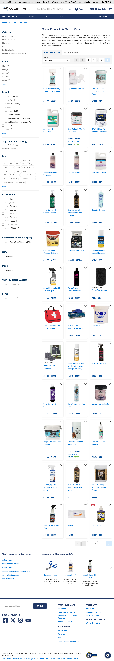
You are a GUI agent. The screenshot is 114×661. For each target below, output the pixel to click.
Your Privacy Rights (30, 659)
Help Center (63, 630)
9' (32, 178)
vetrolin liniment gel (9, 567)
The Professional (8, 182)
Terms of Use (6, 659)
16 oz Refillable (14, 175)
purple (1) (6, 80)
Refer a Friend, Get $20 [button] (95, 619)
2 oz (23, 175)
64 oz (18, 164)
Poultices (6, 47)
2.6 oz (12, 171)
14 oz (18, 167)
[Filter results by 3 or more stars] (8, 145)
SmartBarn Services (66, 612)
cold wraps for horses (10, 564)
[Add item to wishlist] (61, 69)
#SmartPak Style (93, 623)
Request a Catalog (94, 616)
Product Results (52, 52)
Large (31, 164)
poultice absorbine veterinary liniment (16, 571)
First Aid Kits (7, 36)
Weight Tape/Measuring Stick (14, 53)
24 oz (5, 178)
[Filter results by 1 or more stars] (3, 145)
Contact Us (62, 609)
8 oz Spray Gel (24, 178)
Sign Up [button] (40, 606)
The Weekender (20, 182)
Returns (61, 634)
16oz (34, 167)
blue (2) (5, 70)
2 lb (5, 171)
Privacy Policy (17, 659)
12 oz (11, 164)
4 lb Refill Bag (13, 178)
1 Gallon (24, 164)
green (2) (5, 73)
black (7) (5, 66)
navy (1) (5, 77)
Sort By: (45, 58)
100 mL (11, 167)
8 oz (5, 164)
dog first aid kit (8, 579)
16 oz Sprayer (26, 167)
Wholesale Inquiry (65, 622)
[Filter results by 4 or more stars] (10, 145)
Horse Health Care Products (19, 22)
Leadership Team (93, 612)
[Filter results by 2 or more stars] (5, 145)
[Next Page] (107, 60)
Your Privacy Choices (48, 659)
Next (111, 568)
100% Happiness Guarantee (69, 641)
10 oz (24, 171)
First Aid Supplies (9, 40)
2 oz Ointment (31, 175)
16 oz (24, 160)
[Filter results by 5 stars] (12, 145)
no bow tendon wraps (10, 575)
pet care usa (7, 560)
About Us (90, 609)
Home (4, 22)
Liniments (6, 43)
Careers (76, 659)
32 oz (30, 160)
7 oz (5, 167)
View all (5, 84)
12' (30, 171)
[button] (69, 9)
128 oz (5, 175)
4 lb (18, 171)
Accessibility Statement (64, 659)
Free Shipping (64, 638)
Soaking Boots (8, 50)
